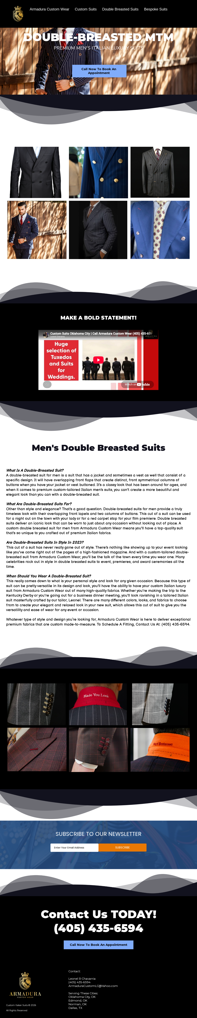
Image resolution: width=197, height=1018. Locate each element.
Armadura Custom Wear (49, 9)
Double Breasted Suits (120, 9)
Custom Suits (86, 9)
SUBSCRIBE (122, 847)
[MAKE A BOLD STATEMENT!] (98, 357)
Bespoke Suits (155, 9)
